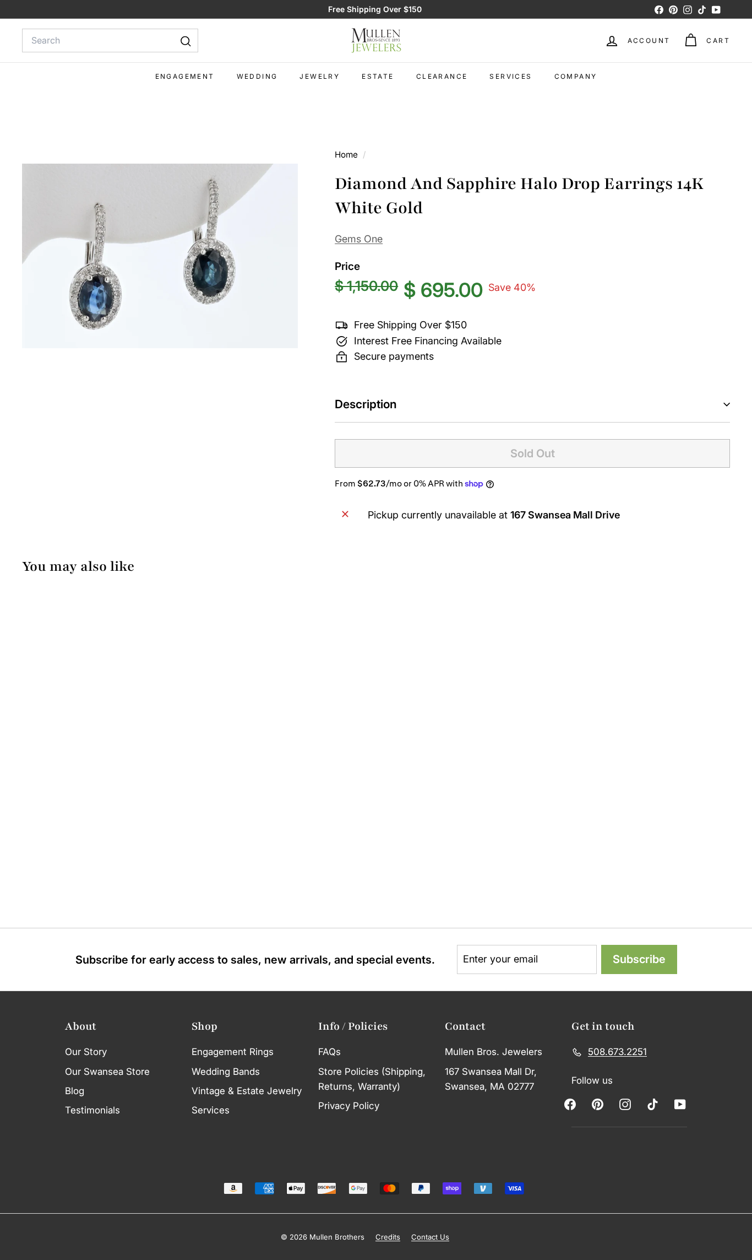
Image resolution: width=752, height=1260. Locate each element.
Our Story (86, 1051)
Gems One (359, 239)
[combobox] (110, 41)
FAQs (329, 1051)
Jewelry (319, 76)
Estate (378, 76)
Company (575, 76)
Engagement (185, 76)
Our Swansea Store (107, 1071)
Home (347, 154)
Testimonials (92, 1110)
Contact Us (430, 1236)
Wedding (257, 76)
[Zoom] (160, 256)
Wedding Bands (226, 1071)
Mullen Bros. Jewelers (493, 1051)
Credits (387, 1236)
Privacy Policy (348, 1105)
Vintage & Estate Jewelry (247, 1090)
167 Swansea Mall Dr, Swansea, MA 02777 (491, 1079)
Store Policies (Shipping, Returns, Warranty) (372, 1079)
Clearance (442, 76)
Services (510, 76)
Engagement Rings (233, 1051)
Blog (74, 1090)
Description (366, 404)
